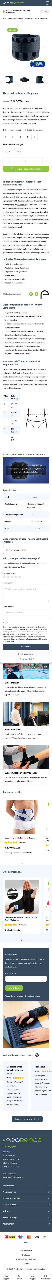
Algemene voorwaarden (26, 1259)
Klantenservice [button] (9, 1192)
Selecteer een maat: (23, 130)
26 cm (18, 151)
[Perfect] (19, 576)
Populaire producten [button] (12, 1198)
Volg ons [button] (7, 1211)
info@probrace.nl (10, 1163)
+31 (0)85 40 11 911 (11, 1167)
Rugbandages (29, 18)
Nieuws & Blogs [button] (10, 1217)
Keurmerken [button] (8, 1224)
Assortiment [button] (8, 1185)
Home (4, 18)
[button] (5, 828)
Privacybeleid (27, 659)
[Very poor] (4, 576)
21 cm (7, 151)
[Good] (15, 576)
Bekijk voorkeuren (26, 654)
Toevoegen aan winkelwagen (28, 168)
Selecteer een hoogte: (13, 144)
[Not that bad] (8, 576)
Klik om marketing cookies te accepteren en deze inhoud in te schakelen (26, 470)
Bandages (20, 18)
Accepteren (26, 646)
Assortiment (12, 18)
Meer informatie (29, 123)
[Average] (12, 576)
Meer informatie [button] (10, 1204)
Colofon (26, 1263)
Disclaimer (26, 1255)
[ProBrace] (13, 3)
